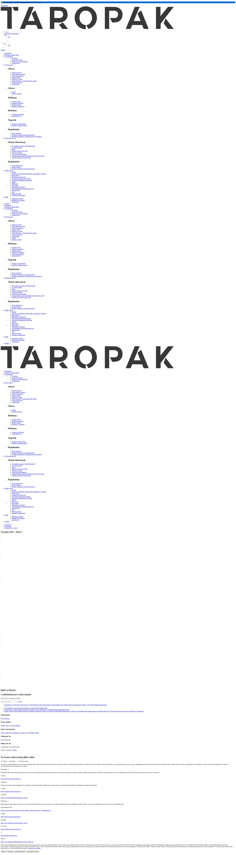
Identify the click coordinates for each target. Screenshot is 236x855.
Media (6, 197)
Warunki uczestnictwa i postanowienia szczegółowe (27, 136)
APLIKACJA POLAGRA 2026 (21, 157)
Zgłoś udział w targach (18, 74)
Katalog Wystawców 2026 (19, 151)
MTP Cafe (15, 184)
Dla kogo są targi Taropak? (20, 61)
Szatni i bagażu (16, 167)
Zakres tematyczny (17, 60)
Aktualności (7, 53)
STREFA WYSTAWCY (11, 34)
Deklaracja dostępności (18, 195)
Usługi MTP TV (16, 116)
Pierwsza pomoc (16, 193)
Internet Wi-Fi (16, 190)
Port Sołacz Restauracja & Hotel (21, 179)
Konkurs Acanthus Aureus (19, 125)
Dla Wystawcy (8, 65)
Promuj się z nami (17, 79)
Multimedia (98, 705)
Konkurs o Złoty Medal (19, 124)
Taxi (13, 192)
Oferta (31, 705)
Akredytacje (15, 202)
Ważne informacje (69, 705)
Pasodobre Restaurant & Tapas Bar (22, 180)
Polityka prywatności (34, 848)
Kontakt (6, 203)
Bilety (13, 149)
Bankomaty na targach (18, 187)
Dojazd (14, 172)
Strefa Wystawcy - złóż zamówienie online (24, 81)
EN (9, 37)
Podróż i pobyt (8, 170)
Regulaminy (48, 705)
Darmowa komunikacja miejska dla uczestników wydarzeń (29, 174)
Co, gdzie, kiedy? (17, 148)
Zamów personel (17, 94)
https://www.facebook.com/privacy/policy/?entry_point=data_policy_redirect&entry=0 (26, 810)
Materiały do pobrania (18, 200)
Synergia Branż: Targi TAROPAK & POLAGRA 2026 (28, 156)
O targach (15, 58)
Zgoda (5, 761)
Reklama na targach (17, 103)
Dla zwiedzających (17, 165)
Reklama (36, 705)
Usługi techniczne (17, 82)
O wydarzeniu (8, 56)
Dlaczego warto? (17, 72)
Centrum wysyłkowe (18, 114)
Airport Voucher (115, 711)
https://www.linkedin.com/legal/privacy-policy (14, 798)
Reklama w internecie (18, 106)
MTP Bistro (15, 185)
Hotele (14, 92)
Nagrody (41, 705)
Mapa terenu (15, 175)
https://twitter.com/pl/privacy (9, 835)
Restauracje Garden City (19, 177)
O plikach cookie (23, 761)
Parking (32, 711)
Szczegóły (12, 761)
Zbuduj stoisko (16, 77)
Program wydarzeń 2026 (11, 55)
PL (5, 35)
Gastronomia (15, 84)
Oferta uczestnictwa (17, 76)
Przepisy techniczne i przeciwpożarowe (23, 135)
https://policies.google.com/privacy (11, 779)
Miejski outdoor (16, 105)
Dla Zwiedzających (10, 138)
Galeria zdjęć (15, 63)
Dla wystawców (16, 133)
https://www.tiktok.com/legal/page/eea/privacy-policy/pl (17, 842)
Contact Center (16, 101)
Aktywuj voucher (17, 152)
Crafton (14, 750)
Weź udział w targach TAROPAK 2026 (23, 146)
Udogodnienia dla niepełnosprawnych (23, 188)
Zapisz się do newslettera (19, 154)
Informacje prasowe (17, 198)
